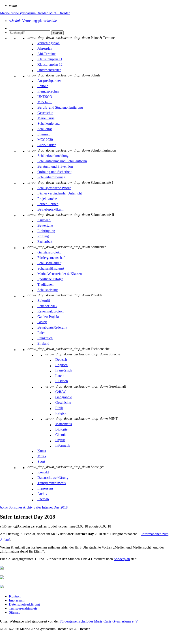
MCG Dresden (59, 13)
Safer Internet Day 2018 (51, 507)
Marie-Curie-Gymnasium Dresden (24, 13)
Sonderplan (122, 559)
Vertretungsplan (39, 21)
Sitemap (14, 612)
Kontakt (14, 596)
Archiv (28, 507)
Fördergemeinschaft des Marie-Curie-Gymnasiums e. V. (99, 621)
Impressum (16, 600)
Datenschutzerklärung (24, 604)
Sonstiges (15, 507)
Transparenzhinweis (23, 608)
